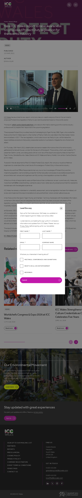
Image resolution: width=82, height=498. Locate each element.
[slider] (29, 108)
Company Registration (17, 462)
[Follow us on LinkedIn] (47, 483)
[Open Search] (69, 4)
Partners (11, 446)
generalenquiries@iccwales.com (57, 470)
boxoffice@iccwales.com (54, 478)
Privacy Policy (24, 226)
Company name (48, 242)
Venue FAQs (12, 468)
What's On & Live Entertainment (37, 266)
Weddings (28, 272)
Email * (23, 242)
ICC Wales (7, 117)
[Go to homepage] (7, 4)
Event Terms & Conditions (19, 465)
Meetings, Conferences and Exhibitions (40, 259)
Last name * (47, 231)
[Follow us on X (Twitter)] (52, 483)
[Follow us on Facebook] (62, 483)
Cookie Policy (13, 456)
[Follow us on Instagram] (57, 483)
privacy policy (38, 412)
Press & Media (13, 452)
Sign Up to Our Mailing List (19, 443)
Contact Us (12, 472)
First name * (25, 231)
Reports (11, 449)
